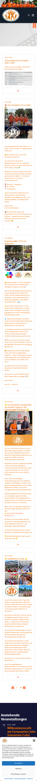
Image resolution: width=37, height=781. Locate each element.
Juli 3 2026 (8, 102)
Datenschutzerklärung (20, 778)
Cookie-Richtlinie (8, 778)
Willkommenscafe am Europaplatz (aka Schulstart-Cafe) (21, 731)
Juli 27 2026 (8, 57)
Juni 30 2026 (9, 238)
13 (21, 688)
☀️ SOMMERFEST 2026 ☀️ (16, 559)
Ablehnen (18, 768)
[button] (34, 741)
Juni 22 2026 (8, 556)
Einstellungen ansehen (18, 774)
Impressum (30, 778)
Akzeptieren (18, 763)
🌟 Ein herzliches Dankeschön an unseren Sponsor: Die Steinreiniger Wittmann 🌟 (18, 407)
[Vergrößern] (30, 74)
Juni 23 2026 (8, 402)
